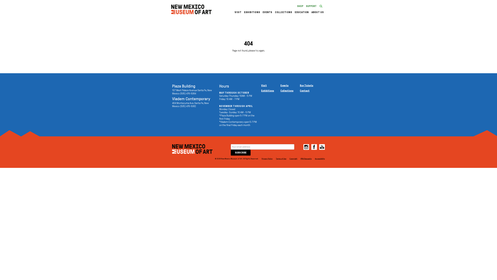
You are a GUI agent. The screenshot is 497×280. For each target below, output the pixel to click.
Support (311, 6)
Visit (238, 12)
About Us (318, 12)
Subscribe (240, 152)
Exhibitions (252, 12)
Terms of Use (281, 159)
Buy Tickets (306, 85)
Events (267, 12)
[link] (191, 9)
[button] (321, 6)
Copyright (293, 159)
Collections (283, 12)
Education (302, 12)
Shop (300, 6)
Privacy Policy (267, 159)
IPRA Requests (306, 159)
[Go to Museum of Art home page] (192, 149)
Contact (305, 90)
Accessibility (320, 159)
